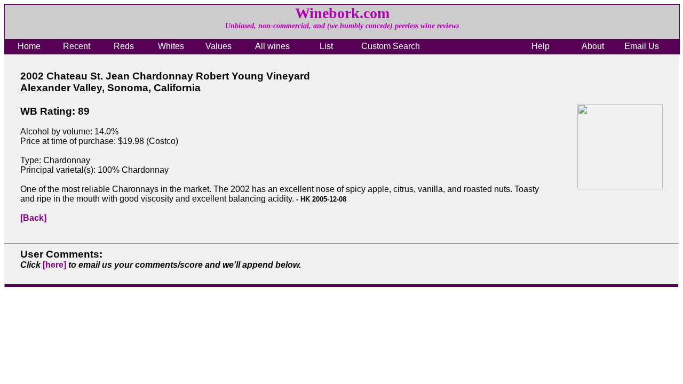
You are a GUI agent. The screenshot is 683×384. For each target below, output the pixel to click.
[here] (54, 264)
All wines (272, 46)
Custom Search (390, 46)
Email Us (641, 46)
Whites (171, 46)
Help (540, 46)
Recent (76, 46)
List (326, 46)
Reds (124, 46)
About (593, 46)
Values (218, 46)
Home (29, 46)
